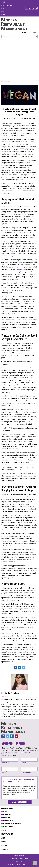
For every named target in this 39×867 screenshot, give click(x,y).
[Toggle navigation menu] (35, 863)
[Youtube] (36, 8)
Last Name (25, 763)
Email (4, 772)
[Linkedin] (33, 8)
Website (4, 696)
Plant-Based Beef (19, 269)
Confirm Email (26, 772)
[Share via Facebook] (15, 667)
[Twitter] (30, 8)
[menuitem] (3, 2)
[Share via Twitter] (23, 667)
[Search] (36, 36)
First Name (5, 763)
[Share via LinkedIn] (19, 667)
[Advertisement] (19, 60)
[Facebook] (26, 8)
